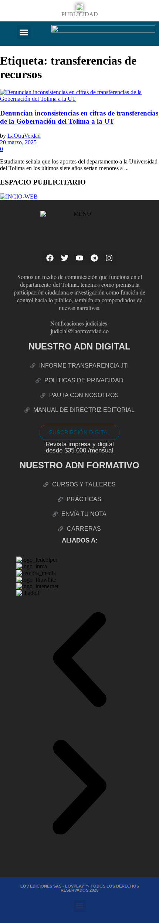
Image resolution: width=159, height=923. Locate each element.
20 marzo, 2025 (18, 142)
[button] (24, 32)
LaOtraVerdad (24, 135)
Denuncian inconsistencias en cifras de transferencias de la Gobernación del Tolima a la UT (79, 117)
